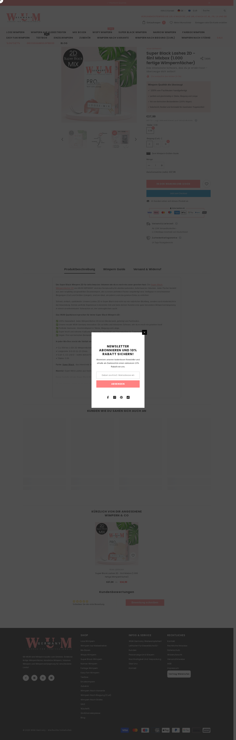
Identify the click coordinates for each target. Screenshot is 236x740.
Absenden (118, 383)
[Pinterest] (121, 397)
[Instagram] (114, 397)
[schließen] (144, 332)
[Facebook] (108, 397)
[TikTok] (128, 397)
